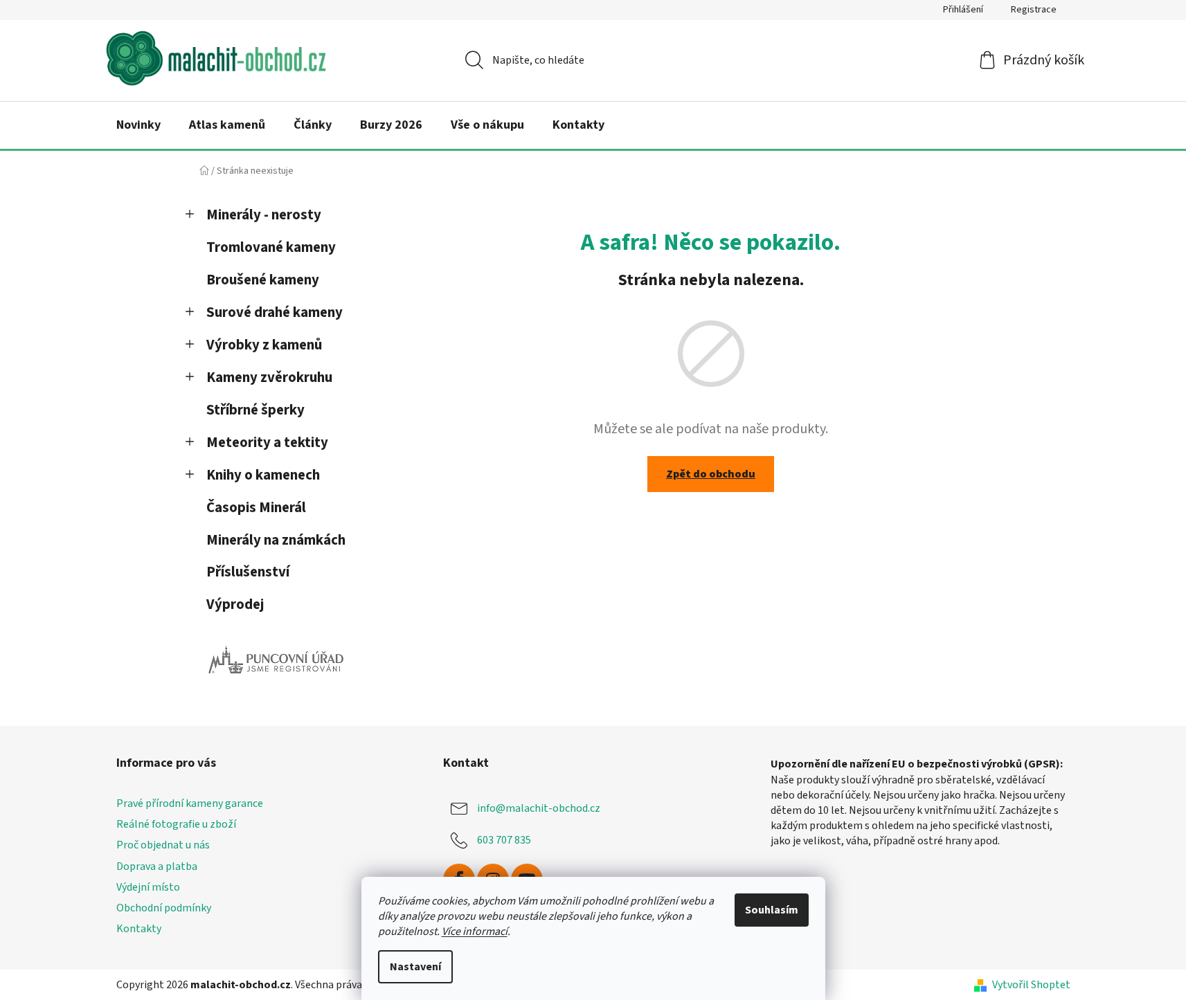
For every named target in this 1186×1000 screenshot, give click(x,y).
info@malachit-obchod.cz (538, 808)
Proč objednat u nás (163, 845)
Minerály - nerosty (263, 215)
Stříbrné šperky (255, 410)
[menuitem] (138, 125)
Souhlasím (771, 910)
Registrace (1034, 10)
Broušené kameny (262, 280)
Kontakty (138, 928)
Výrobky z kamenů (264, 345)
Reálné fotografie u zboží (176, 824)
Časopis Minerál (256, 508)
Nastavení (415, 966)
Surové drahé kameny (274, 312)
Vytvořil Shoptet (1031, 984)
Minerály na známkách (275, 540)
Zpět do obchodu (710, 474)
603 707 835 (504, 840)
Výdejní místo (148, 887)
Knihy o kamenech (263, 475)
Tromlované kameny (271, 247)
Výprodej (235, 604)
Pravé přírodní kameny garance (189, 803)
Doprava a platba (156, 866)
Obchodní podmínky (163, 908)
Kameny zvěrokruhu (269, 377)
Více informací (474, 931)
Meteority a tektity (267, 443)
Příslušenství (247, 572)
